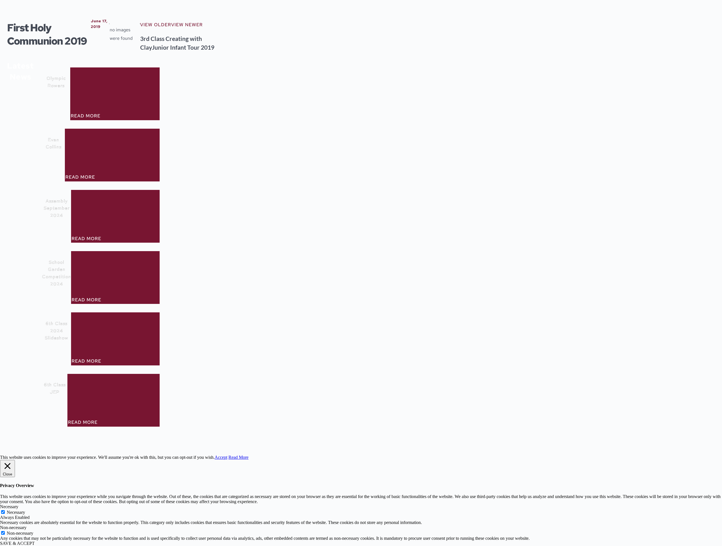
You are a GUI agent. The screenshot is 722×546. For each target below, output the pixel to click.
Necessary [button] (9, 506)
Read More (238, 457)
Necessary (16, 512)
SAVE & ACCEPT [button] (17, 543)
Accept (221, 457)
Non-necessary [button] (13, 527)
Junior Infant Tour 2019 (183, 47)
